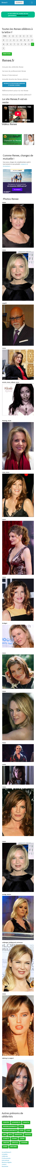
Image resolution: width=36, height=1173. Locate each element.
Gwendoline (18, 1134)
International (5, 1160)
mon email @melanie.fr (10, 1130)
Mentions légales (7, 1162)
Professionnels (6, 1158)
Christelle (15, 1142)
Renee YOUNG (7, 53)
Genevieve (28, 1134)
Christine (6, 1142)
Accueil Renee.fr (6, 1152)
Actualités (5, 1154)
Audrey (5, 1146)
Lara (4, 1134)
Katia (10, 1134)
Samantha (26, 1122)
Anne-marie (13, 1146)
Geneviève (6, 1122)
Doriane (14, 1138)
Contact (4, 1164)
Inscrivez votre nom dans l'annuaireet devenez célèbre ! (14, 84)
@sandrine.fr (16, 1122)
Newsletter (5, 1166)
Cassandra (24, 1142)
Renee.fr (4, 2)
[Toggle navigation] (31, 2)
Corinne (22, 1138)
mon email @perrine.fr (10, 1126)
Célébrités (19, 2)
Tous (4, 36)
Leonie (28, 1130)
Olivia (21, 1126)
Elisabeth (6, 1138)
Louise (21, 1130)
